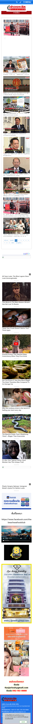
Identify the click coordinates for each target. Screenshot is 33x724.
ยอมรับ (23, 722)
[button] (5, 37)
